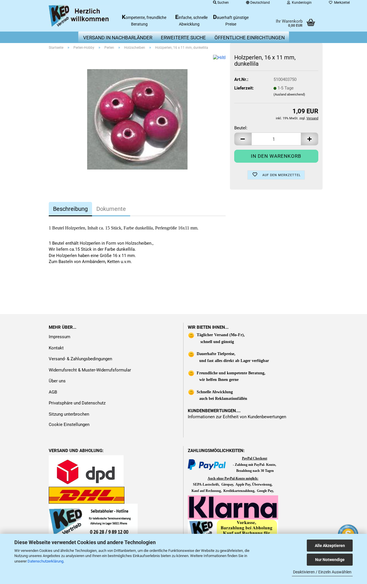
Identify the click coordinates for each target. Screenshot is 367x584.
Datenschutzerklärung (45, 561)
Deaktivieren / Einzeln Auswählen (322, 572)
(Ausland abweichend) (289, 94)
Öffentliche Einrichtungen (249, 37)
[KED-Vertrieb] (79, 16)
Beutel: (240, 128)
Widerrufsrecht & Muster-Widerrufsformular (90, 370)
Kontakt (56, 348)
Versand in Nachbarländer (117, 37)
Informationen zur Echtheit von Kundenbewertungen (237, 416)
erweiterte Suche (183, 37)
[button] (242, 139)
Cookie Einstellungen (69, 424)
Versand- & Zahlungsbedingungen (80, 358)
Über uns (57, 381)
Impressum (59, 336)
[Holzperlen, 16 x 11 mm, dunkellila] (137, 119)
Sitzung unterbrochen (69, 414)
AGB (53, 392)
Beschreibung (70, 208)
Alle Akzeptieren (330, 545)
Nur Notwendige (330, 559)
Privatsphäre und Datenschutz (77, 403)
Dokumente (111, 208)
